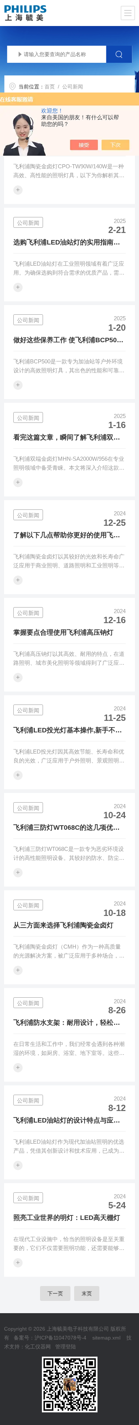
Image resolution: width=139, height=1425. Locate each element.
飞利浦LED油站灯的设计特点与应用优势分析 (66, 1121)
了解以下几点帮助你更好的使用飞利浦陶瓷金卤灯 (66, 535)
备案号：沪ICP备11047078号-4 (50, 1338)
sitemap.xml (106, 1338)
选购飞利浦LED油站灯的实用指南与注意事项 (66, 243)
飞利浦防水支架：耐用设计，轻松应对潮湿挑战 (66, 1023)
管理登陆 (65, 1347)
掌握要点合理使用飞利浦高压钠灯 (63, 632)
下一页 (55, 1293)
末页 (87, 1293)
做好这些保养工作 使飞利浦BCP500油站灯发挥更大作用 (66, 340)
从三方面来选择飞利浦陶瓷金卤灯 (63, 925)
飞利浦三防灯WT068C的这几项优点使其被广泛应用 (66, 828)
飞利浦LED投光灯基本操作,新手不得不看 (67, 730)
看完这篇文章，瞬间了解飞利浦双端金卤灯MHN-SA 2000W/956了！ (66, 438)
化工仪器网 (38, 1347)
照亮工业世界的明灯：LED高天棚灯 (66, 1217)
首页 (49, 87)
